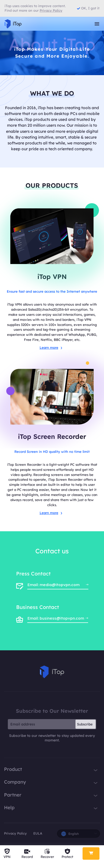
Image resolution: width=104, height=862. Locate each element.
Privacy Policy (15, 833)
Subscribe (85, 724)
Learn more (49, 347)
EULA (37, 833)
